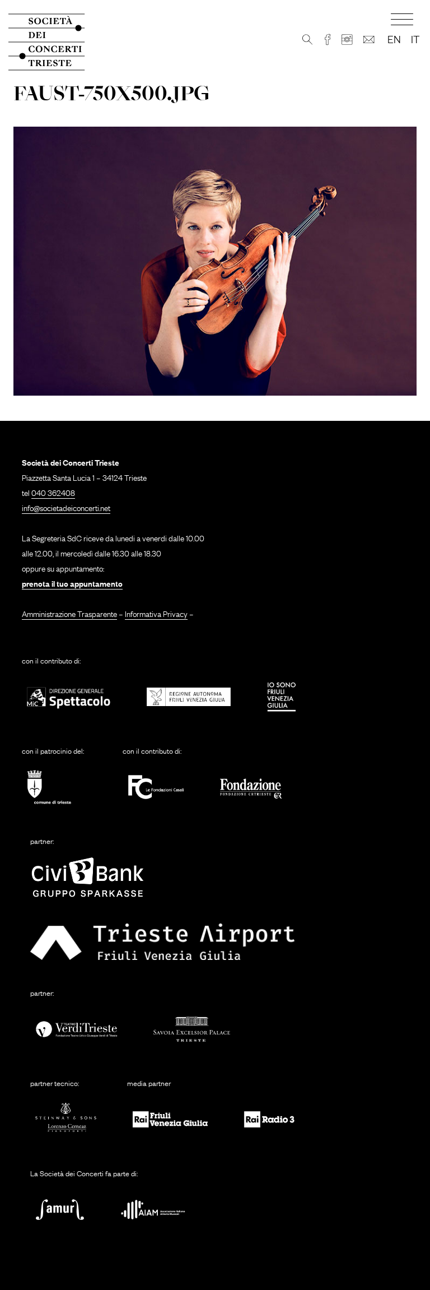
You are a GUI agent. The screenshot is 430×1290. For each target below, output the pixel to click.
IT (415, 38)
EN (394, 38)
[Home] (53, 42)
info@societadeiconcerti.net (66, 507)
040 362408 (53, 492)
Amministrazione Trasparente (69, 613)
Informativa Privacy (156, 613)
